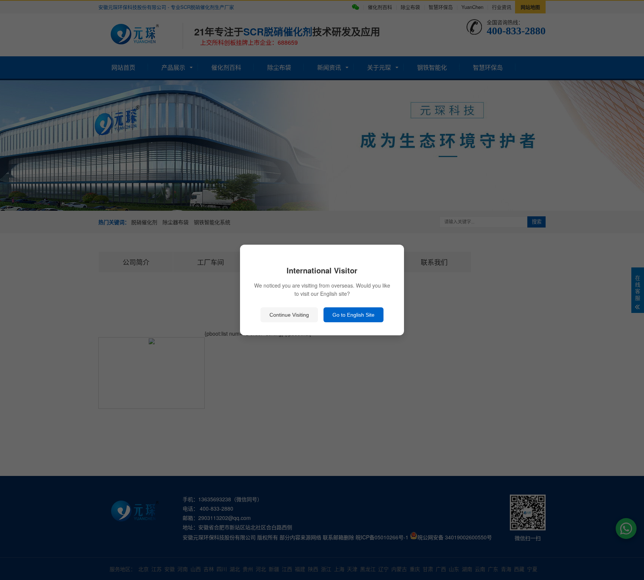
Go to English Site (353, 315)
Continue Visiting (289, 315)
